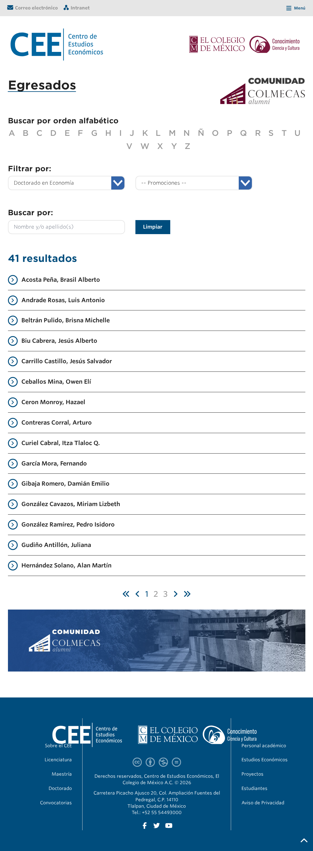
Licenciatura (58, 759)
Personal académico (263, 745)
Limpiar (152, 227)
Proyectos (252, 774)
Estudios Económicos (264, 759)
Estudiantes (254, 788)
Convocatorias (56, 803)
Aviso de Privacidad (262, 803)
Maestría (62, 774)
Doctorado (60, 788)
